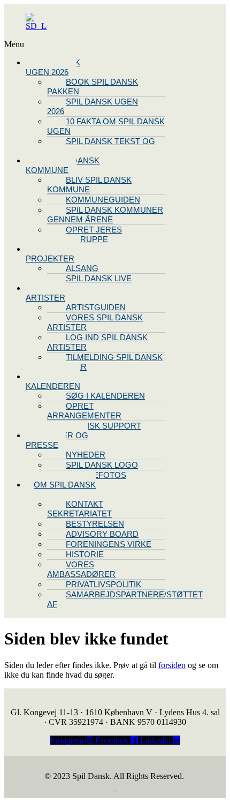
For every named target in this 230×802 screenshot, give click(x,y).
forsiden (172, 665)
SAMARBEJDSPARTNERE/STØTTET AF (125, 599)
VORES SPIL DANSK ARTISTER (95, 322)
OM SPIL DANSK (65, 484)
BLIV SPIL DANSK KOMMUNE (62, 165)
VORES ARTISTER (45, 292)
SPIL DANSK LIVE (99, 278)
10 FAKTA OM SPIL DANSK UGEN (106, 126)
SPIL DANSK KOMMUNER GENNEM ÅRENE (105, 214)
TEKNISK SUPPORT (103, 425)
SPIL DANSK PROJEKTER (53, 253)
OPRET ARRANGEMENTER (84, 410)
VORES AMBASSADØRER (81, 569)
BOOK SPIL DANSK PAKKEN (92, 86)
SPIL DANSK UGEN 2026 (53, 67)
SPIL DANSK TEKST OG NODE (101, 146)
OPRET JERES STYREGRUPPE (84, 234)
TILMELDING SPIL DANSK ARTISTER (105, 362)
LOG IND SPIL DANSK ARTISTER (97, 342)
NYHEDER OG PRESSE (57, 440)
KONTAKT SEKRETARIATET (79, 508)
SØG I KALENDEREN (105, 395)
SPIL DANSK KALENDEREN (53, 381)
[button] (52, 44)
